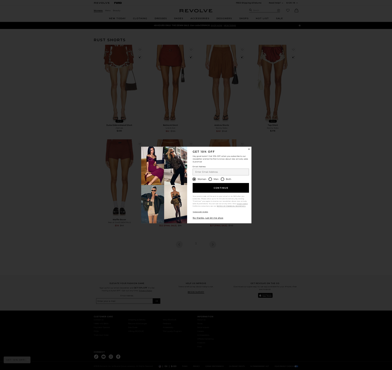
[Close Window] (249, 149)
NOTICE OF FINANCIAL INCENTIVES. (231, 206)
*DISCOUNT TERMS (200, 212)
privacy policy (242, 204)
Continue (221, 188)
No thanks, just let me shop (208, 218)
